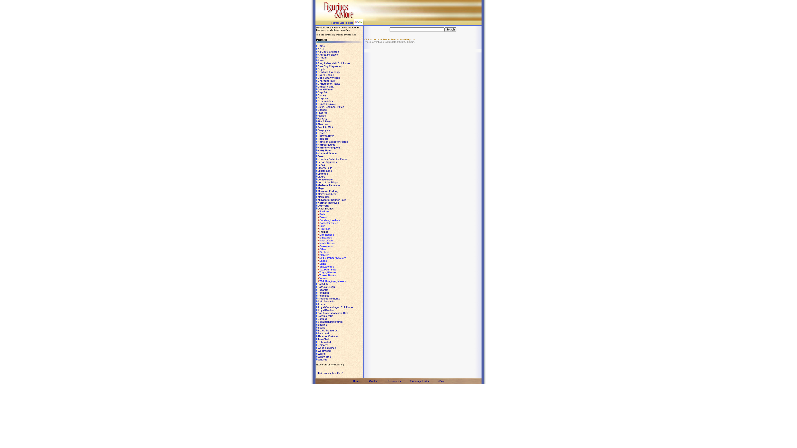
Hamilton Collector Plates (333, 141)
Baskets (324, 211)
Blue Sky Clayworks (330, 66)
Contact (374, 381)
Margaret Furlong (328, 191)
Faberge (323, 112)
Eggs (322, 226)
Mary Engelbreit (327, 194)
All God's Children (328, 51)
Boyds (321, 69)
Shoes (323, 260)
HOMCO (322, 133)
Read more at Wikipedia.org (330, 364)
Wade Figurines (327, 348)
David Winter (325, 89)
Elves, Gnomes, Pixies (331, 107)
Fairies (322, 115)
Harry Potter (325, 150)
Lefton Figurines (327, 162)
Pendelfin (323, 292)
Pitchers (324, 252)
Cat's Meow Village (329, 78)
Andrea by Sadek (328, 54)
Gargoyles (324, 130)
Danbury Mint (326, 86)
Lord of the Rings (328, 182)
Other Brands (326, 208)
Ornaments (326, 246)
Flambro (323, 124)
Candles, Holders (329, 220)
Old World (323, 205)
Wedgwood (324, 350)
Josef (321, 156)
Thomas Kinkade (328, 336)
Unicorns (323, 345)
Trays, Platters (328, 272)
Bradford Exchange (329, 72)
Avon (321, 60)
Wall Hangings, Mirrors (332, 281)
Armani (322, 57)
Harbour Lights (326, 144)
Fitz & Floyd (324, 121)
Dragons (323, 98)
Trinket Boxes (327, 275)
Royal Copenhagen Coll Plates (335, 307)
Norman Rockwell (328, 202)
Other (322, 249)
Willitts (322, 353)
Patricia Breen (326, 287)
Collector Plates (328, 223)
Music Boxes (327, 243)
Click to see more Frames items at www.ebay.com (389, 39)
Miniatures (325, 237)
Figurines (324, 229)
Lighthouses (326, 234)
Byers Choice (326, 75)
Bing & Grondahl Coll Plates (334, 63)
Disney (322, 95)
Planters (324, 255)
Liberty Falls (325, 168)
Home (321, 46)
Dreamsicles (325, 101)
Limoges (323, 173)
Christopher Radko (329, 83)
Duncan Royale (327, 104)
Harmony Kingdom (329, 147)
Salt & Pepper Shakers (332, 258)
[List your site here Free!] (330, 373)
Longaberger (325, 179)
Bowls (323, 217)
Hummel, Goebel (327, 153)
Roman (322, 304)
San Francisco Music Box (333, 313)
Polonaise (323, 295)
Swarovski (324, 333)
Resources (394, 381)
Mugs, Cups (326, 240)
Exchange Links (419, 381)
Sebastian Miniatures (330, 321)
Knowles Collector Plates (332, 159)
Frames (324, 231)
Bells (322, 214)
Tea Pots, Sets (327, 269)
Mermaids (324, 197)
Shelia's (322, 324)
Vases (323, 278)
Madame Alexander (329, 185)
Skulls (321, 327)
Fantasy (322, 118)
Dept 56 (322, 92)
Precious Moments (329, 298)
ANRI (321, 48)
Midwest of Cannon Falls (332, 199)
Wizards (322, 359)
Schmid (322, 319)
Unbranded (324, 342)
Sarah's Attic (325, 316)
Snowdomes (326, 266)
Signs (322, 263)
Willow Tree (324, 356)
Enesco (322, 109)
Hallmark (323, 139)
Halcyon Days (326, 136)
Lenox (321, 165)
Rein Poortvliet (326, 301)
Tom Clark (324, 339)
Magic (321, 188)
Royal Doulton (326, 310)
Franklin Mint (325, 127)
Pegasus (323, 290)
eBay (441, 381)
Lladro (321, 176)
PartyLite (323, 284)
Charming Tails (326, 80)
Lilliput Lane (325, 170)
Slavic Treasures (328, 330)
